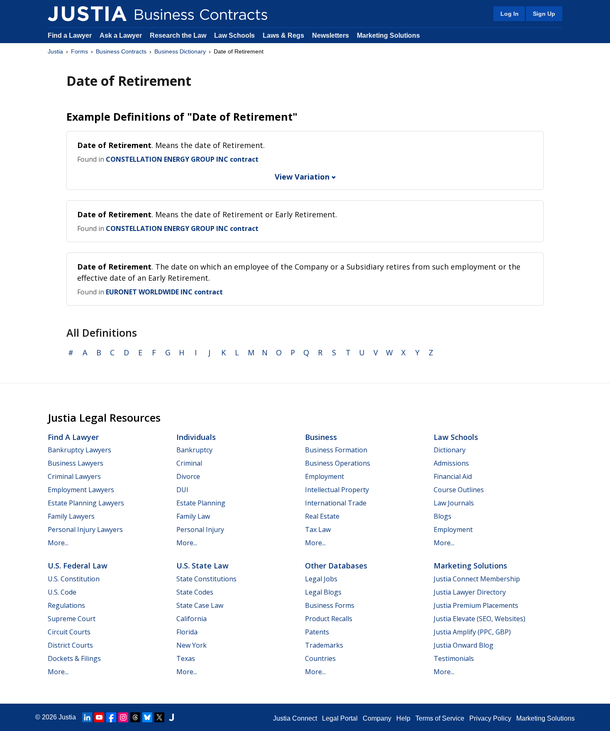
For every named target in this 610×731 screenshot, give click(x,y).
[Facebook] (111, 717)
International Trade (335, 503)
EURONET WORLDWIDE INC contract (164, 291)
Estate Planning (200, 503)
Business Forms (329, 605)
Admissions (451, 463)
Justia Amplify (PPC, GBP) (472, 631)
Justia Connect (295, 718)
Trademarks (324, 645)
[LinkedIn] (87, 717)
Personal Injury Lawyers (85, 529)
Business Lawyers (75, 463)
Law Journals (454, 503)
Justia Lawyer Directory (470, 592)
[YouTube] (99, 717)
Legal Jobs (321, 578)
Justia (55, 51)
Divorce (188, 476)
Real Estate (322, 516)
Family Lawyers (71, 516)
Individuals (196, 437)
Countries (320, 658)
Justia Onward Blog (463, 645)
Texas (185, 658)
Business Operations (337, 463)
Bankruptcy (194, 449)
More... (58, 542)
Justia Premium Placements (476, 605)
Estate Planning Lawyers (86, 503)
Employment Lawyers (81, 489)
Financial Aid (453, 476)
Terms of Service (439, 718)
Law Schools (234, 35)
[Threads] (135, 717)
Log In (509, 13)
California (191, 618)
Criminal (189, 463)
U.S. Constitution (74, 578)
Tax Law (318, 529)
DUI (182, 489)
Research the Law (178, 35)
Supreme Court (71, 618)
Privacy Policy (490, 718)
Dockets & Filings (74, 658)
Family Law (193, 516)
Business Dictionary (180, 51)
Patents (317, 631)
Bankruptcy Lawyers (79, 449)
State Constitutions (206, 578)
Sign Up (544, 13)
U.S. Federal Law (77, 566)
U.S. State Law (202, 566)
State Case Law (199, 605)
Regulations (66, 605)
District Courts (70, 645)
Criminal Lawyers (74, 476)
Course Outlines (459, 489)
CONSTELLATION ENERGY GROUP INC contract (182, 159)
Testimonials (454, 658)
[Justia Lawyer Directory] (171, 717)
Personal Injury (200, 529)
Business (321, 437)
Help (403, 718)
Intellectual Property (337, 489)
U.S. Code (62, 592)
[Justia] (87, 13)
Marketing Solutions (388, 35)
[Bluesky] (147, 717)
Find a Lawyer (70, 35)
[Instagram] (123, 717)
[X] (159, 717)
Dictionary (450, 449)
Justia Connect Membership (477, 578)
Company (377, 718)
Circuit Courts (69, 631)
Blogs (442, 516)
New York (191, 645)
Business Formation (336, 449)
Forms (79, 51)
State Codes (194, 592)
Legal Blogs (323, 592)
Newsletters (330, 35)
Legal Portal (340, 718)
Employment (324, 476)
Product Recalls (328, 618)
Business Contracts (121, 51)
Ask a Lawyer (122, 35)
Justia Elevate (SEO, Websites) (479, 618)
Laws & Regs (283, 35)
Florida (187, 631)
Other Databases (336, 566)
